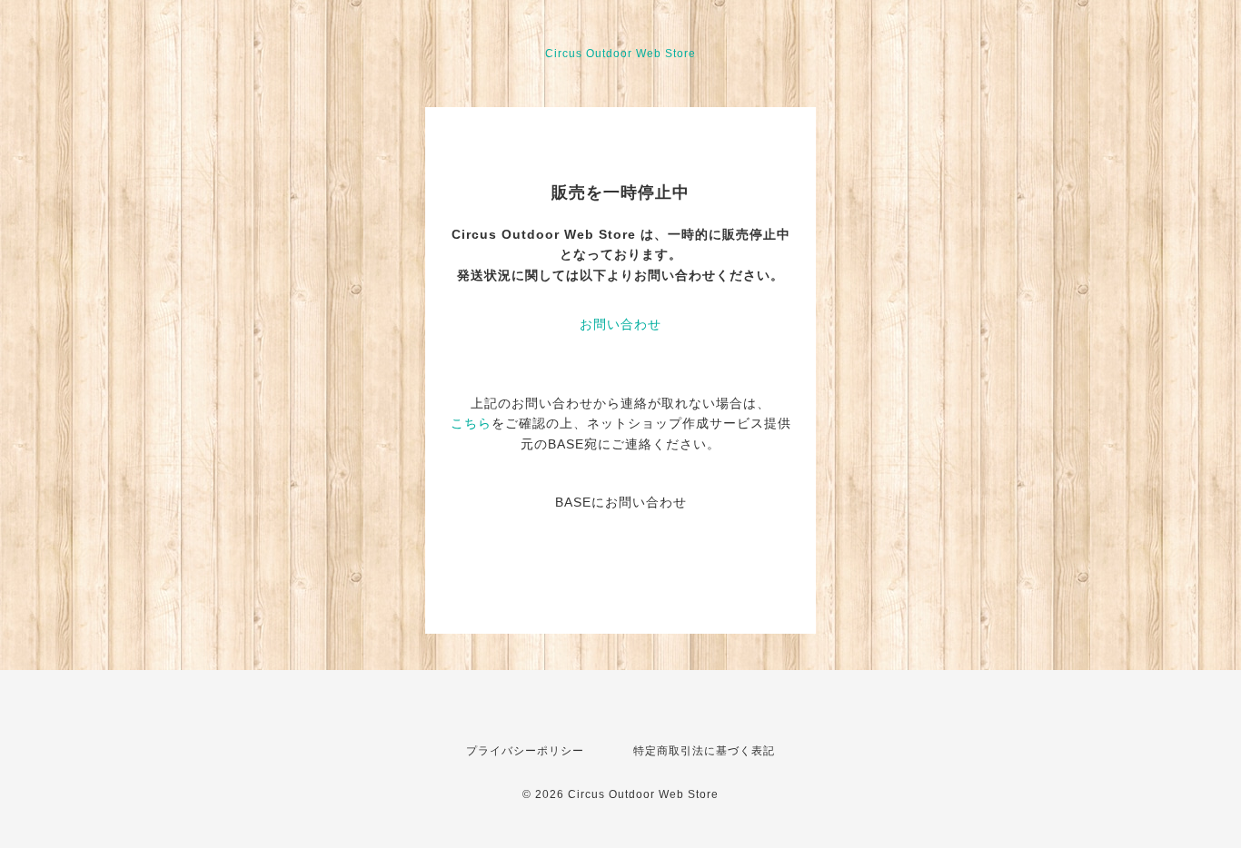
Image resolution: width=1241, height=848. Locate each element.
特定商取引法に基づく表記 (704, 750)
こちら (471, 423)
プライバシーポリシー (525, 750)
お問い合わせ (620, 324)
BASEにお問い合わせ (621, 502)
